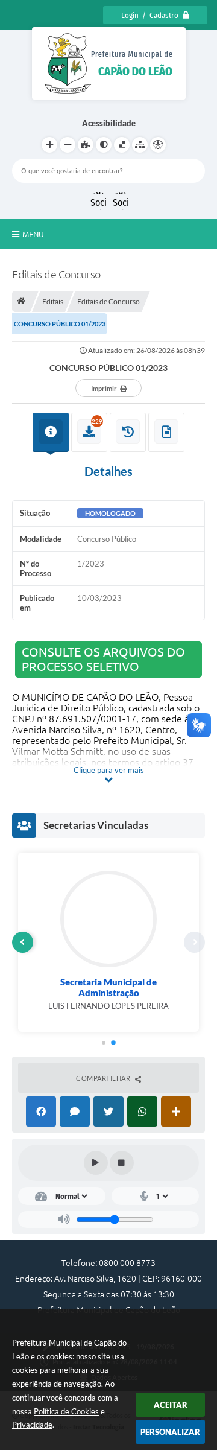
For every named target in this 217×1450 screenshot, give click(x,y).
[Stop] (122, 1163)
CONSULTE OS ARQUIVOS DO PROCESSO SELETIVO (103, 659)
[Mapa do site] (140, 145)
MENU (33, 234)
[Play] (96, 1163)
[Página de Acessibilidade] (158, 145)
